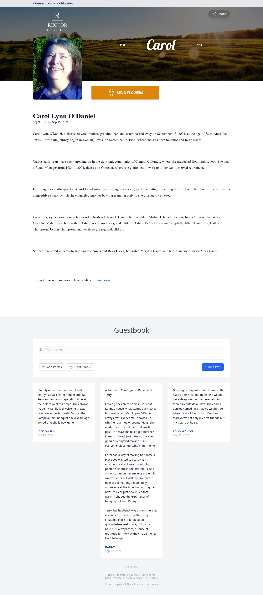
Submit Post (212, 367)
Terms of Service (142, 578)
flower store (103, 280)
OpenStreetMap (135, 584)
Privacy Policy (120, 578)
